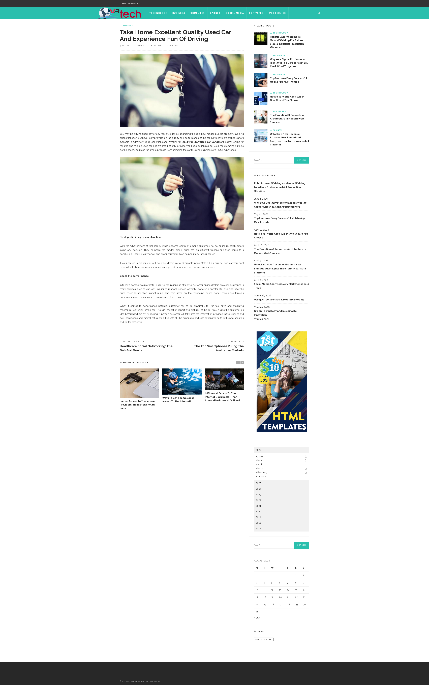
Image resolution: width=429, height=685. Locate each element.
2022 (258, 500)
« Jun (257, 617)
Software (256, 13)
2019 (258, 517)
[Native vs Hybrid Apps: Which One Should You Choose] (260, 98)
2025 (258, 483)
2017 (258, 528)
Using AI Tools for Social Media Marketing (279, 299)
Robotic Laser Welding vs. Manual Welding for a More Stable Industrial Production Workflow (279, 187)
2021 (258, 506)
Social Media (235, 13)
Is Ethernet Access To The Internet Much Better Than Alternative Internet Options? (222, 397)
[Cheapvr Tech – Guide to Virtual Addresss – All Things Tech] (120, 13)
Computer (197, 13)
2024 (258, 488)
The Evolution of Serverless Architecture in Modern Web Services (287, 118)
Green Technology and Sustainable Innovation (275, 313)
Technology (158, 13)
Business (178, 13)
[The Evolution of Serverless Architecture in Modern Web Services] (260, 116)
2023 (258, 494)
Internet (128, 25)
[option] (139, 389)
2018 (258, 522)
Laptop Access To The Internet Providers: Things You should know (138, 405)
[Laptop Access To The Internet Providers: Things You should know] (139, 383)
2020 (258, 511)
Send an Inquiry (131, 3)
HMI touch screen (263, 639)
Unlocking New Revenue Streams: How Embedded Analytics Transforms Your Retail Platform (280, 268)
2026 (258, 450)
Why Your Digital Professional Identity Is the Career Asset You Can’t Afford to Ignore (289, 63)
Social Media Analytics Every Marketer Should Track (281, 286)
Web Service (277, 13)
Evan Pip (140, 46)
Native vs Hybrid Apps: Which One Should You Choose (281, 235)
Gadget (215, 13)
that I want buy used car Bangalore (202, 142)
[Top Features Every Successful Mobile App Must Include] (260, 79)
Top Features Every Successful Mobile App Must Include (279, 220)
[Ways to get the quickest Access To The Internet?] (182, 381)
